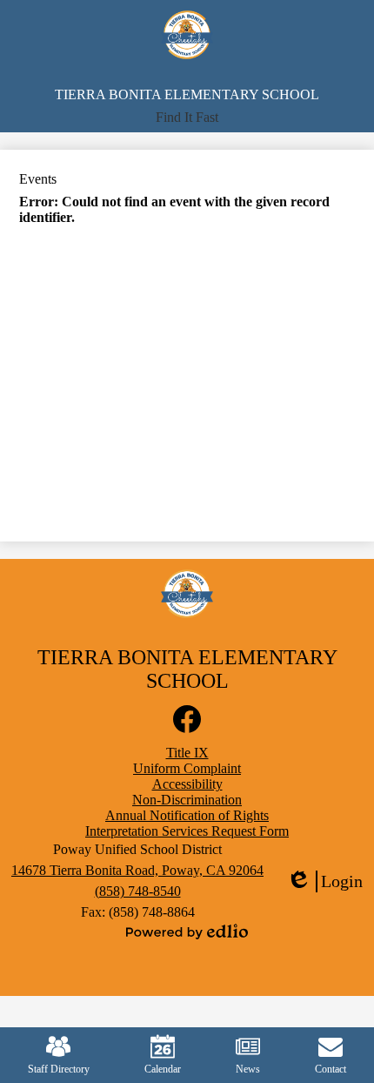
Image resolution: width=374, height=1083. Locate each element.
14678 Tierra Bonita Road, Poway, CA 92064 (137, 870)
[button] (187, 117)
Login (324, 881)
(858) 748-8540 (138, 891)
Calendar (162, 1069)
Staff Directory (59, 1069)
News (248, 1069)
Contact (330, 1069)
